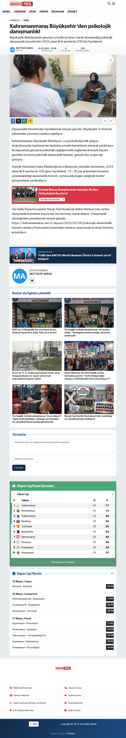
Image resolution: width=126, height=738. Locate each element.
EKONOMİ (58, 11)
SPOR (32, 11)
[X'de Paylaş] (18, 121)
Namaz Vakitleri (21, 695)
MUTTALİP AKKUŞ (41, 274)
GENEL (6, 11)
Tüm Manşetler (75, 703)
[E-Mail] (32, 280)
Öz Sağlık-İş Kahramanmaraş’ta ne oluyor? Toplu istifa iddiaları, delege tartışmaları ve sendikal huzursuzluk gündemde (36, 419)
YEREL (26, 20)
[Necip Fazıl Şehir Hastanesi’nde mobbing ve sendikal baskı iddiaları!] (89, 399)
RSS (35, 724)
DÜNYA (43, 11)
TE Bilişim (70, 733)
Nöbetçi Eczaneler (23, 688)
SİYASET (72, 11)
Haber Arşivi (74, 710)
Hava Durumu (75, 688)
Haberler (14, 20)
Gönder (19, 467)
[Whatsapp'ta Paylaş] (24, 121)
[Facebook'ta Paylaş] (13, 121)
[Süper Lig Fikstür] (112, 573)
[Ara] (109, 4)
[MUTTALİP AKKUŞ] (19, 276)
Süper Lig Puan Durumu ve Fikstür (29, 703)
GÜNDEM (20, 11)
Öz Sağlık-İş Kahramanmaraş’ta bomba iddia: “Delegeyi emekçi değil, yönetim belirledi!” (87, 332)
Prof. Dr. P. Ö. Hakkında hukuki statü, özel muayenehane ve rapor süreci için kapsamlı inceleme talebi (36, 376)
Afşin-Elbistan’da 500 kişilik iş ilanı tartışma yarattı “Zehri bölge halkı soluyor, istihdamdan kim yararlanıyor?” (87, 376)
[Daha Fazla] (30, 121)
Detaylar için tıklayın (63, 562)
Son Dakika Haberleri (23, 710)
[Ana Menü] (113, 4)
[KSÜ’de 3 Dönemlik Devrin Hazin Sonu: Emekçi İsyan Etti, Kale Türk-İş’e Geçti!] (37, 312)
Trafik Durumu (75, 695)
